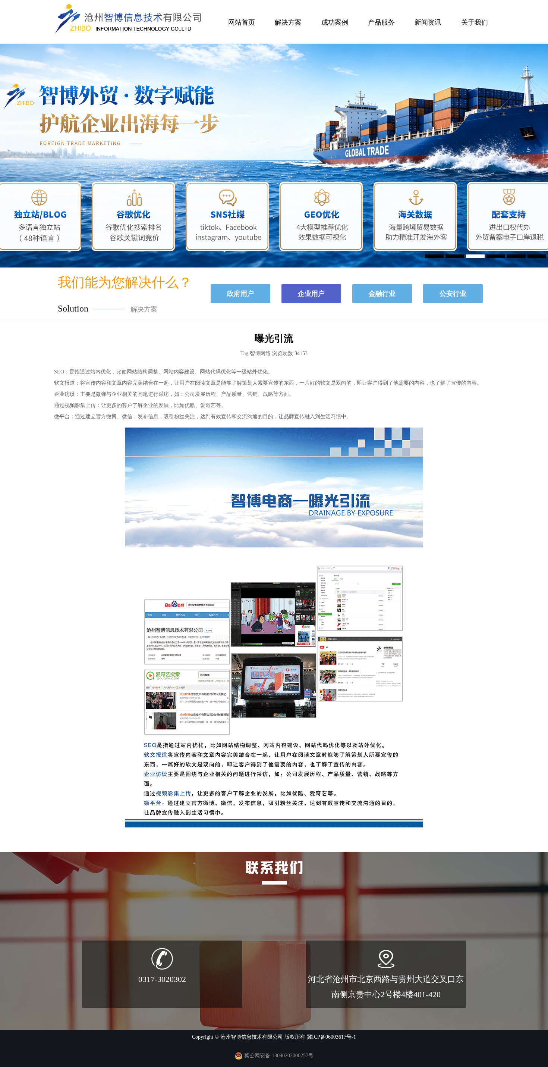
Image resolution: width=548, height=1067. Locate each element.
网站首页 (241, 22)
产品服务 (381, 22)
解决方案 (288, 22)
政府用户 (240, 293)
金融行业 (382, 293)
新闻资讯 (428, 22)
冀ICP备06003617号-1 (331, 1037)
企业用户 (311, 293)
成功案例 (334, 22)
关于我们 (474, 22)
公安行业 (453, 293)
